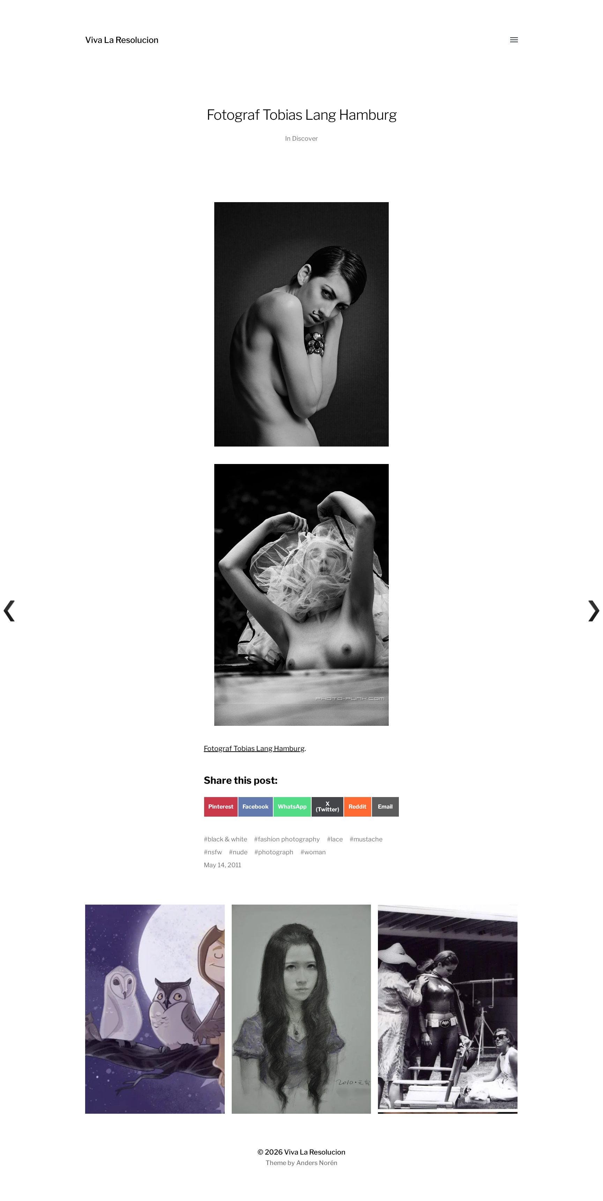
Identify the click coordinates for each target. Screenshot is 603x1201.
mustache (367, 839)
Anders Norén (316, 1162)
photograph (275, 852)
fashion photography (289, 839)
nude (240, 852)
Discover (305, 138)
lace (337, 839)
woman (315, 852)
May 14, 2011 (222, 865)
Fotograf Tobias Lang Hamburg (254, 748)
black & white (227, 839)
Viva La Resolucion (121, 40)
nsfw (215, 852)
